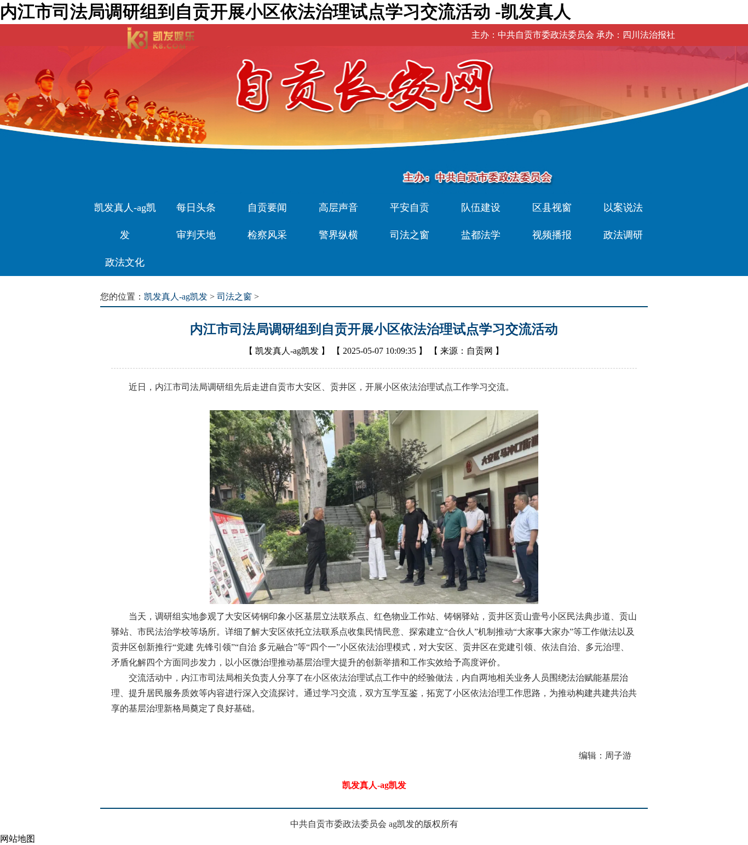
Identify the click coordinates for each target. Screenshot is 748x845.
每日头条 (196, 207)
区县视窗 (552, 207)
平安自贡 (409, 207)
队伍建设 (480, 207)
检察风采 (267, 234)
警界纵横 (338, 234)
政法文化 (125, 262)
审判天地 (196, 234)
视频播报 (552, 234)
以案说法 (623, 207)
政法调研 (623, 234)
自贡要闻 (267, 207)
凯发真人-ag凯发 (125, 221)
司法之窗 (409, 234)
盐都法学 (480, 234)
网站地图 (17, 838)
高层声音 (338, 207)
